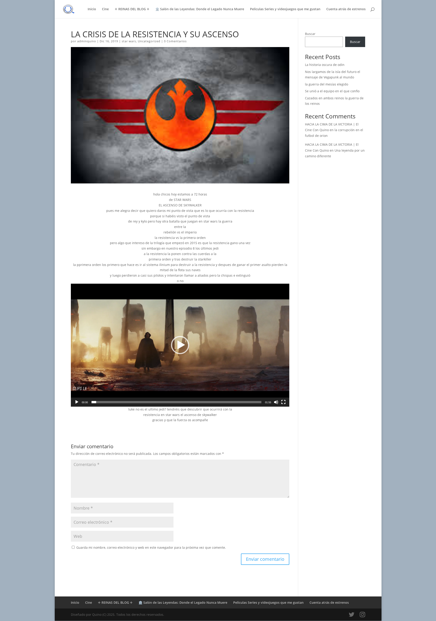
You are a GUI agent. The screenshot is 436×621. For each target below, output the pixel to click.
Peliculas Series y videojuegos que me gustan (285, 9)
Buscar (310, 34)
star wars (129, 41)
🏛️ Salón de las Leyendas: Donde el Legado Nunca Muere (199, 9)
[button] (180, 345)
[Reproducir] (76, 402)
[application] (180, 345)
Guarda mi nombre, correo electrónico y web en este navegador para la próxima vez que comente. (151, 547)
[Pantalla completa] (283, 402)
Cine (105, 9)
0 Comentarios (175, 41)
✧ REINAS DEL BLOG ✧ (132, 9)
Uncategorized (149, 41)
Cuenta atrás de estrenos (346, 9)
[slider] (176, 402)
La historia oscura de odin (324, 65)
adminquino (86, 41)
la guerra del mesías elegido (326, 84)
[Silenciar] (276, 402)
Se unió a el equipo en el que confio (332, 91)
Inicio (92, 9)
